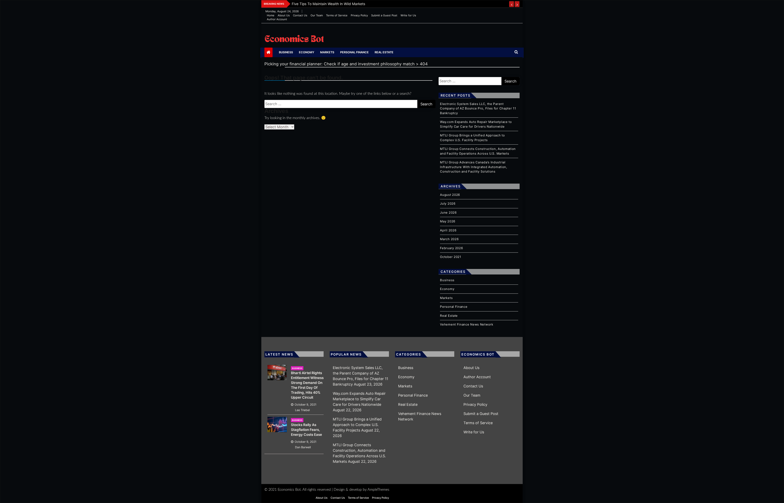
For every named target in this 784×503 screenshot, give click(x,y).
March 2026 (449, 239)
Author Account (277, 19)
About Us (284, 15)
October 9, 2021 (305, 404)
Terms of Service (336, 15)
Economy (306, 52)
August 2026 (450, 195)
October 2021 (450, 257)
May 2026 (447, 221)
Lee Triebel (302, 410)
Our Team (317, 15)
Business (286, 52)
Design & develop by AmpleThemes (361, 490)
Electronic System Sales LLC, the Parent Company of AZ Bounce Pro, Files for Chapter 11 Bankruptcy (478, 108)
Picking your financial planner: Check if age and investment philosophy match (356, 4)
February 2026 (451, 248)
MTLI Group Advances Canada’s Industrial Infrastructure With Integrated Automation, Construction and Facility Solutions (473, 166)
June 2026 (448, 212)
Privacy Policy (359, 15)
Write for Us (408, 15)
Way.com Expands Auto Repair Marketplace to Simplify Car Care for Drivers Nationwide (359, 399)
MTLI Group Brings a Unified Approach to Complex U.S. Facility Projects (357, 424)
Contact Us (300, 15)
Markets (327, 52)
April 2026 (448, 230)
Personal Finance (354, 52)
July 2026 (447, 203)
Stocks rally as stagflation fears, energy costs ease (306, 430)
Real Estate (384, 52)
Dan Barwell (303, 447)
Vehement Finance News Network (466, 324)
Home (270, 15)
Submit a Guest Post (384, 15)
